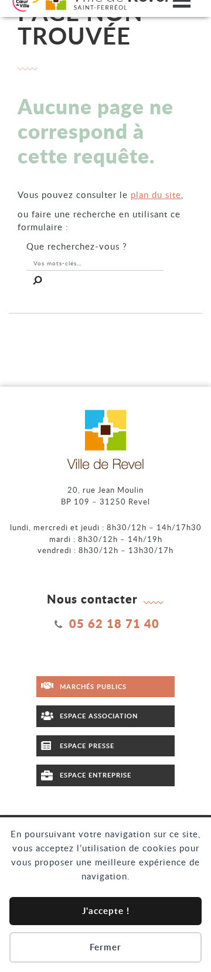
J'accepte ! (106, 911)
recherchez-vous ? (76, 246)
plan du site (156, 194)
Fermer (105, 947)
